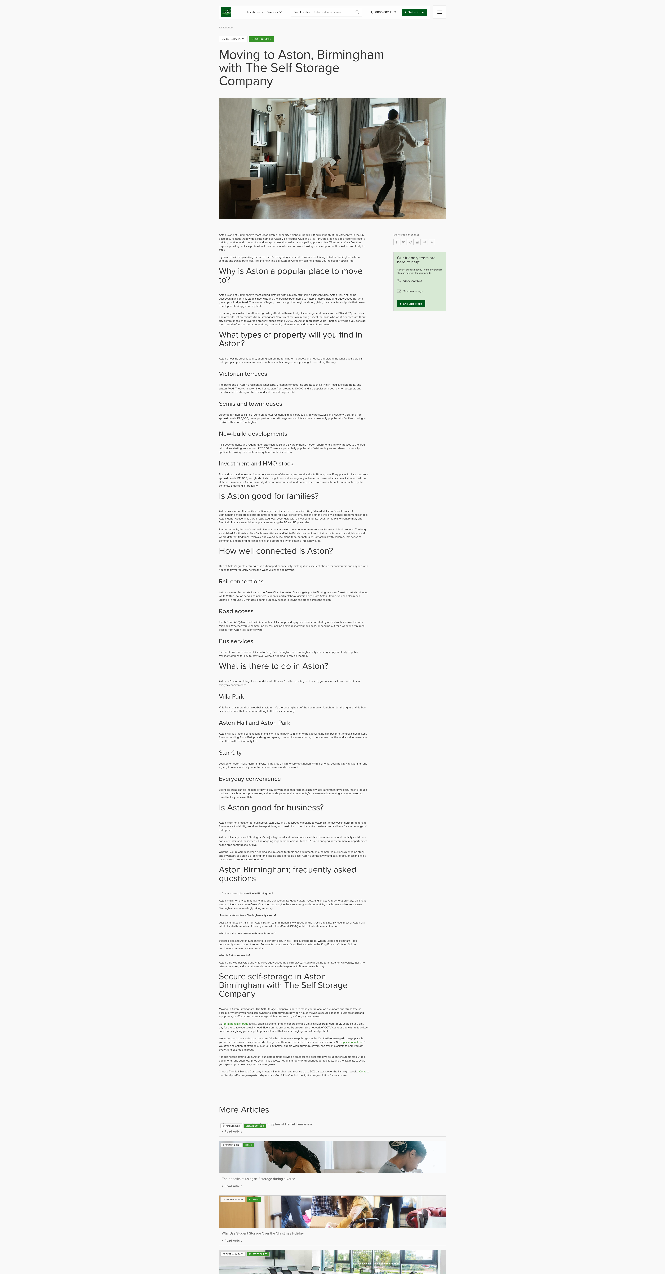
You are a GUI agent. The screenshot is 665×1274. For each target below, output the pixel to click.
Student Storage (254, 1199)
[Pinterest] (432, 242)
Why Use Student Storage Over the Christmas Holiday (263, 1233)
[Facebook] (396, 242)
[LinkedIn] (418, 242)
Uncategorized (261, 39)
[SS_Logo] (226, 9)
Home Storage (248, 1144)
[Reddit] (411, 242)
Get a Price (357, 12)
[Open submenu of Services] (280, 12)
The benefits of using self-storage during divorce (258, 1178)
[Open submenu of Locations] (261, 12)
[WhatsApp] (425, 242)
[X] (403, 242)
